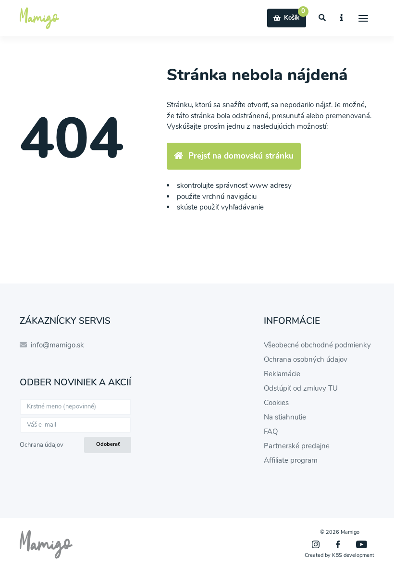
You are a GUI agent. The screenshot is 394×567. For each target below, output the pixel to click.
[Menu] (363, 18)
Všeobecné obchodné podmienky (317, 345)
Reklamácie (282, 374)
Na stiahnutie (285, 417)
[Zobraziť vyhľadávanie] (322, 18)
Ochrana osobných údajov (305, 359)
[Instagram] (316, 544)
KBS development (353, 555)
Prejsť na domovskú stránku (241, 155)
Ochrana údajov (41, 445)
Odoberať (108, 444)
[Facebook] (338, 544)
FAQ (271, 431)
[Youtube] (361, 544)
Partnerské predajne (297, 446)
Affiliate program (291, 460)
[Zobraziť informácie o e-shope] (342, 18)
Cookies (276, 402)
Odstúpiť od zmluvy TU (301, 388)
